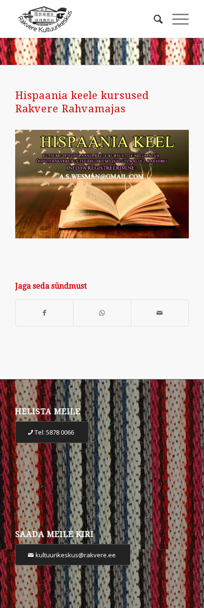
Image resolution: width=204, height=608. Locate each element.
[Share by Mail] (159, 313)
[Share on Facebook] (44, 313)
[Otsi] (153, 19)
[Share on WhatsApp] (102, 313)
